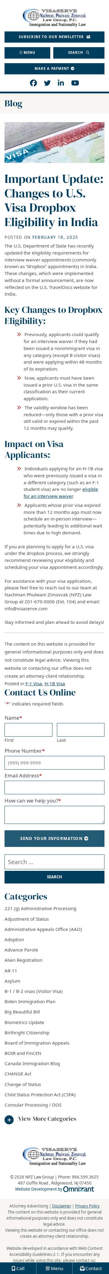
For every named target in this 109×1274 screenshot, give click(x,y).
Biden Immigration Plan (30, 1001)
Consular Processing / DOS (33, 1105)
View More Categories (47, 1119)
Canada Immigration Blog (32, 1063)
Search (76, 52)
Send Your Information (51, 838)
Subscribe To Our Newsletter (52, 36)
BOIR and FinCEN (23, 1053)
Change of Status (23, 1084)
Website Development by (54, 1189)
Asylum (12, 981)
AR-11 (11, 971)
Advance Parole (21, 950)
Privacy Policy (87, 1206)
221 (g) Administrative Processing (40, 908)
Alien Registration (23, 960)
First (9, 740)
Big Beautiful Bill (22, 1012)
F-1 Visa (33, 683)
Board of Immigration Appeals (37, 1043)
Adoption (14, 939)
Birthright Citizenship (27, 1032)
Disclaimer (61, 1206)
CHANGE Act (18, 1074)
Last (61, 740)
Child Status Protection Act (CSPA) (40, 1094)
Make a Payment (52, 68)
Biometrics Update (24, 1022)
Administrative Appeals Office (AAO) (43, 929)
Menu (30, 52)
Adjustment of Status (27, 919)
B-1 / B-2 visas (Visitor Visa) (34, 991)
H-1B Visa (55, 683)
